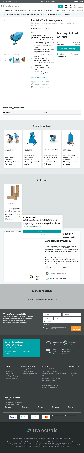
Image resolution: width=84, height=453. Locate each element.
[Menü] (40, 276)
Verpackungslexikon (11, 351)
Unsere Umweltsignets (12, 404)
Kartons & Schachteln (20, 10)
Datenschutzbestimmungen (59, 327)
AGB (70, 438)
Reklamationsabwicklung (30, 373)
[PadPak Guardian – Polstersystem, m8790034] (13, 139)
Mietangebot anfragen (68, 49)
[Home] (4, 14)
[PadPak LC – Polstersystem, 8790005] (52, 139)
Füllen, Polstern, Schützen (35, 10)
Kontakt (73, 371)
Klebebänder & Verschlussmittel (51, 378)
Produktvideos (26, 351)
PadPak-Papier (9, 203)
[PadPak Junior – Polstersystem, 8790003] (32, 139)
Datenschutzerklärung (28, 226)
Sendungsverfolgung (12, 376)
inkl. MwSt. (80, 1)
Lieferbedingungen (62, 438)
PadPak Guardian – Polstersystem (10, 149)
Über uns (73, 369)
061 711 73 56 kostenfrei (48, 1)
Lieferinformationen (28, 371)
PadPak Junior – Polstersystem (28, 149)
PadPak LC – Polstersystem (51, 149)
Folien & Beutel (71, 10)
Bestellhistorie (10, 373)
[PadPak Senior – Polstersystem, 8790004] (71, 139)
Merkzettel (9, 371)
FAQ (7, 353)
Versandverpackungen (48, 380)
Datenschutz (51, 438)
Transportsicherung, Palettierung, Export (54, 10)
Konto (7, 369)
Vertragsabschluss (28, 369)
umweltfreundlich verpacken (14, 402)
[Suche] (60, 6)
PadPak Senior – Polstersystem (67, 149)
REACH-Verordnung (11, 400)
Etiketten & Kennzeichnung (50, 385)
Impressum (42, 438)
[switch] (37, 279)
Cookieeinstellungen (12, 378)
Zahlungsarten (27, 376)
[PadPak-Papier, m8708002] (13, 193)
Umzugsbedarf (46, 383)
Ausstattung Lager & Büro (49, 387)
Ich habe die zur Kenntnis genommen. (56, 327)
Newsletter (74, 373)
